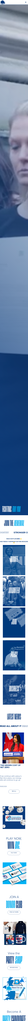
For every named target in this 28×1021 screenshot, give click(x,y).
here (18, 539)
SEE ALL (14, 791)
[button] (26, 2)
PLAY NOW (14, 853)
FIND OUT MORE (14, 912)
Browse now (14, 967)
